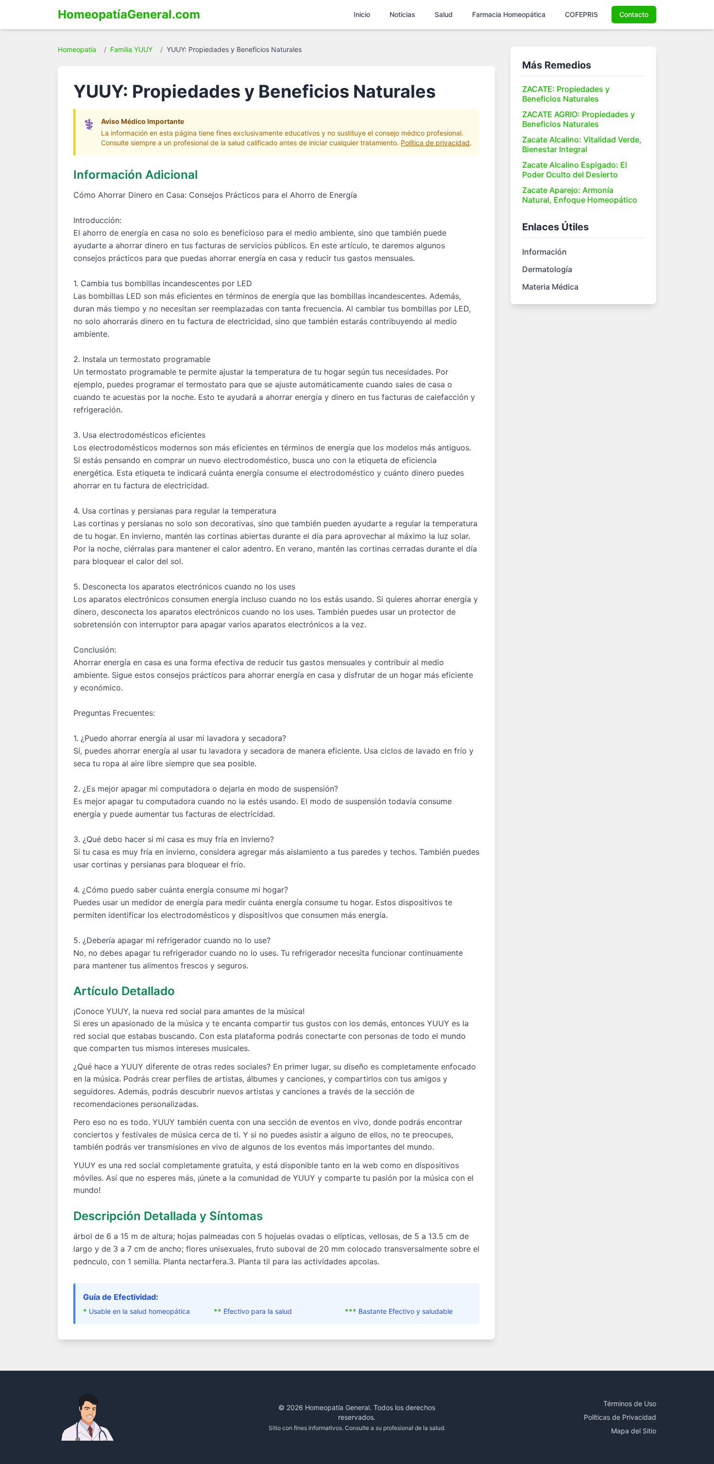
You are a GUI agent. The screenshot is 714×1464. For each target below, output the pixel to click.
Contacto (633, 14)
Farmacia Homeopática (508, 14)
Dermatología (547, 269)
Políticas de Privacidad (620, 1417)
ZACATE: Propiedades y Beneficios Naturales (566, 93)
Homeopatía (77, 49)
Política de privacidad (435, 142)
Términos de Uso (629, 1403)
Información (544, 252)
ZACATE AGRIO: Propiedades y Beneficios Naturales (578, 119)
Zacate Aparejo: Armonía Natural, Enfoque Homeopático (579, 195)
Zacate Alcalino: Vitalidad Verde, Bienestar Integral (582, 144)
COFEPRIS (581, 14)
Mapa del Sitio (633, 1431)
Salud (444, 14)
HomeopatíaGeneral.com (129, 14)
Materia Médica (550, 287)
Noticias (402, 14)
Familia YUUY (131, 49)
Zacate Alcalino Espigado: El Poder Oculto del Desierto (574, 169)
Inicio (362, 14)
